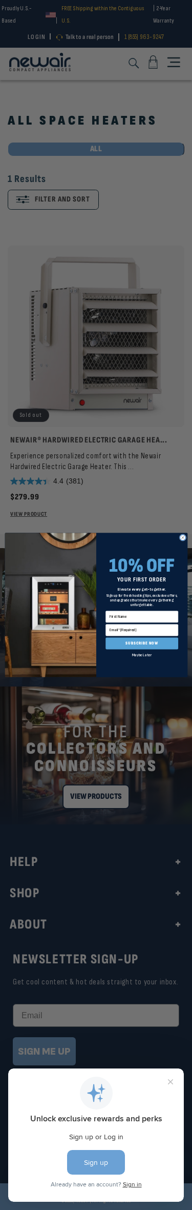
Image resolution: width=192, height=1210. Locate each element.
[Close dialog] (182, 537)
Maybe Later (141, 655)
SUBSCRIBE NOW (141, 643)
